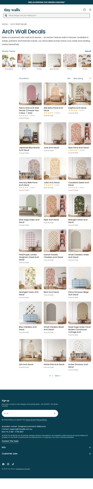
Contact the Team (10, 441)
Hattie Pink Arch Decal (54, 364)
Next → (58, 376)
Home (5, 24)
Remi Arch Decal (51, 292)
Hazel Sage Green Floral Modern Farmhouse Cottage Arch (79, 329)
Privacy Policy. (42, 420)
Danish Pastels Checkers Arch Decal (53, 255)
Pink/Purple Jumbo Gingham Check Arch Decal (29, 257)
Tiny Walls (11, 469)
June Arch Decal (51, 147)
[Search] (6, 15)
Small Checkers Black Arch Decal (54, 328)
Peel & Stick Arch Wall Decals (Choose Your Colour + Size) (29, 110)
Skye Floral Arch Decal (78, 147)
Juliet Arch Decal (51, 182)
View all (88, 51)
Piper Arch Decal (51, 219)
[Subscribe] (55, 413)
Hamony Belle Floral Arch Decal (28, 183)
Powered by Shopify (23, 469)
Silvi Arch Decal (26, 364)
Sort (68, 78)
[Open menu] (90, 9)
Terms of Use (30, 420)
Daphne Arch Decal (77, 108)
